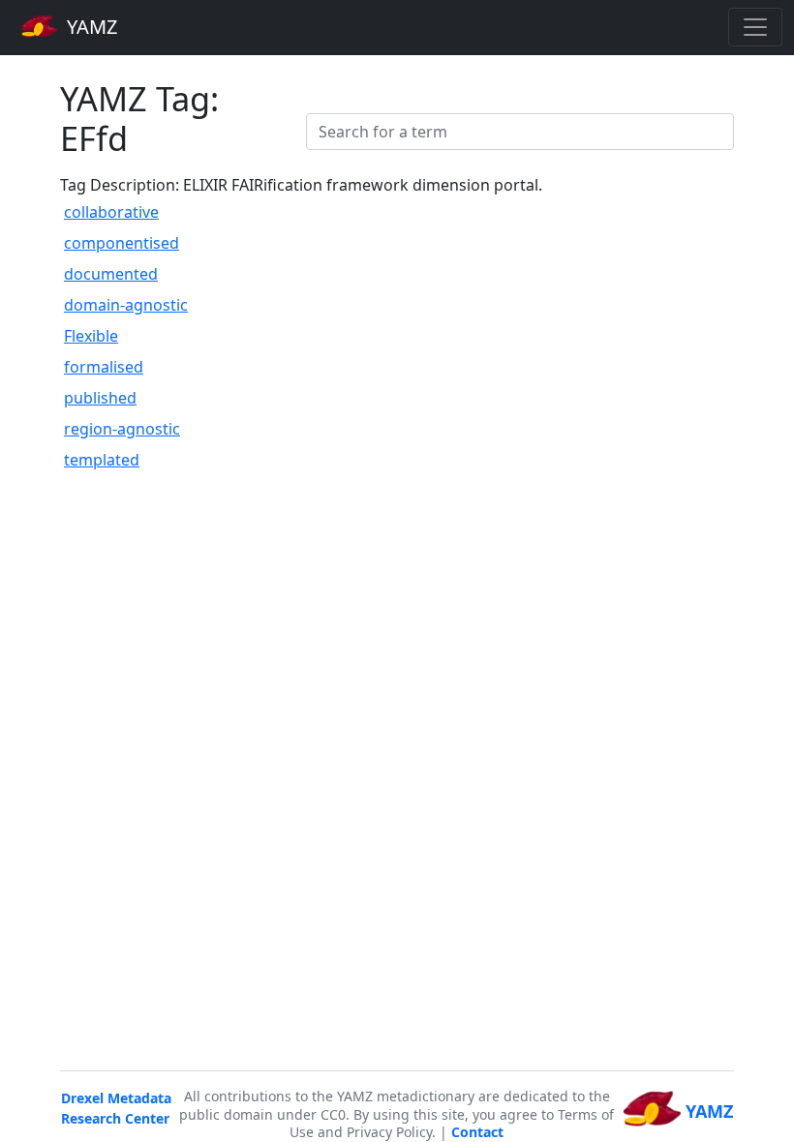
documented (111, 274)
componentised (121, 243)
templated (101, 459)
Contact (477, 1132)
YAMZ (89, 27)
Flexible (91, 335)
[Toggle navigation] (755, 27)
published (100, 397)
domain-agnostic (126, 305)
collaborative (111, 212)
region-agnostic (122, 428)
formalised (103, 366)
